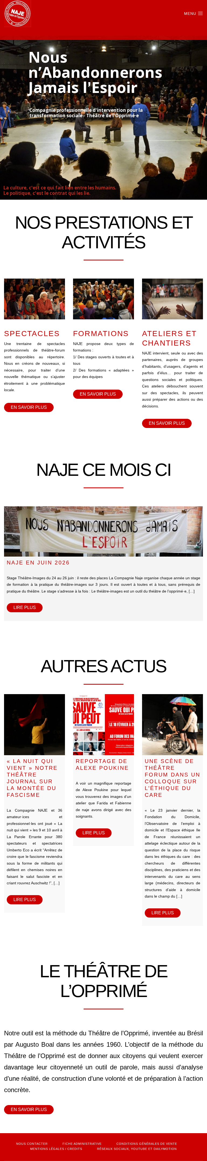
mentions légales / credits (56, 1148)
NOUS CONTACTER (32, 1143)
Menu (191, 13)
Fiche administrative (82, 1143)
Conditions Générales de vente (146, 1143)
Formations (101, 333)
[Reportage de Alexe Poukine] (103, 724)
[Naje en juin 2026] (103, 531)
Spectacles (32, 333)
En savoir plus (29, 407)
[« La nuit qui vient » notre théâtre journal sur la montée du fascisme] (34, 724)
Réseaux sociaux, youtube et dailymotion (137, 1148)
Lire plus (24, 607)
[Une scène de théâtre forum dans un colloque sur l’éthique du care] (172, 724)
